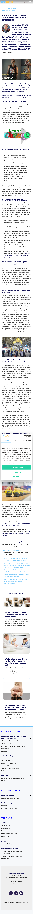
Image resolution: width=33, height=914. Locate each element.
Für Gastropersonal (8, 781)
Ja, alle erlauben (16, 467)
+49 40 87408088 (16, 881)
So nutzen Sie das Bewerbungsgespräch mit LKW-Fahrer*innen (16, 614)
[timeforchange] (16, 136)
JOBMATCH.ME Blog (9, 8)
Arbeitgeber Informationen (10, 798)
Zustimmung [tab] (6, 440)
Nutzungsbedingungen (9, 833)
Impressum (5, 831)
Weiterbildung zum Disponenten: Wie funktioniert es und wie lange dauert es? (16, 662)
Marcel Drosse (7, 52)
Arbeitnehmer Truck (9, 10)
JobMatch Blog (6, 844)
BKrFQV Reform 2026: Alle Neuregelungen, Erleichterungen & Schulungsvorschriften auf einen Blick (17, 565)
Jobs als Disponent (7, 766)
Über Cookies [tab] (27, 440)
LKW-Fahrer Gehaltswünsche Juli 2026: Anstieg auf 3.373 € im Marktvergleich (15, 581)
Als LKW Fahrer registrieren (11, 741)
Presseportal (5, 828)
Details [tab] (17, 440)
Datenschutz (5, 836)
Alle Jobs (4, 751)
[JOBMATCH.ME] (7, 3)
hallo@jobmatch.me (16, 884)
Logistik (4, 805)
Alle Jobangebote (7, 760)
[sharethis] (11, 893)
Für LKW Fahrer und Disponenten (13, 778)
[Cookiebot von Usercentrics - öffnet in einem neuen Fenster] (24, 436)
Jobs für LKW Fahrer (8, 763)
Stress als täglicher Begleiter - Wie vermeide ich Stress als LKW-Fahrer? (16, 707)
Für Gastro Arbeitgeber (9, 808)
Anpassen (15, 472)
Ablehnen (16, 477)
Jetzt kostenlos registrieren (11, 550)
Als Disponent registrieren (10, 743)
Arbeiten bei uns (7, 825)
